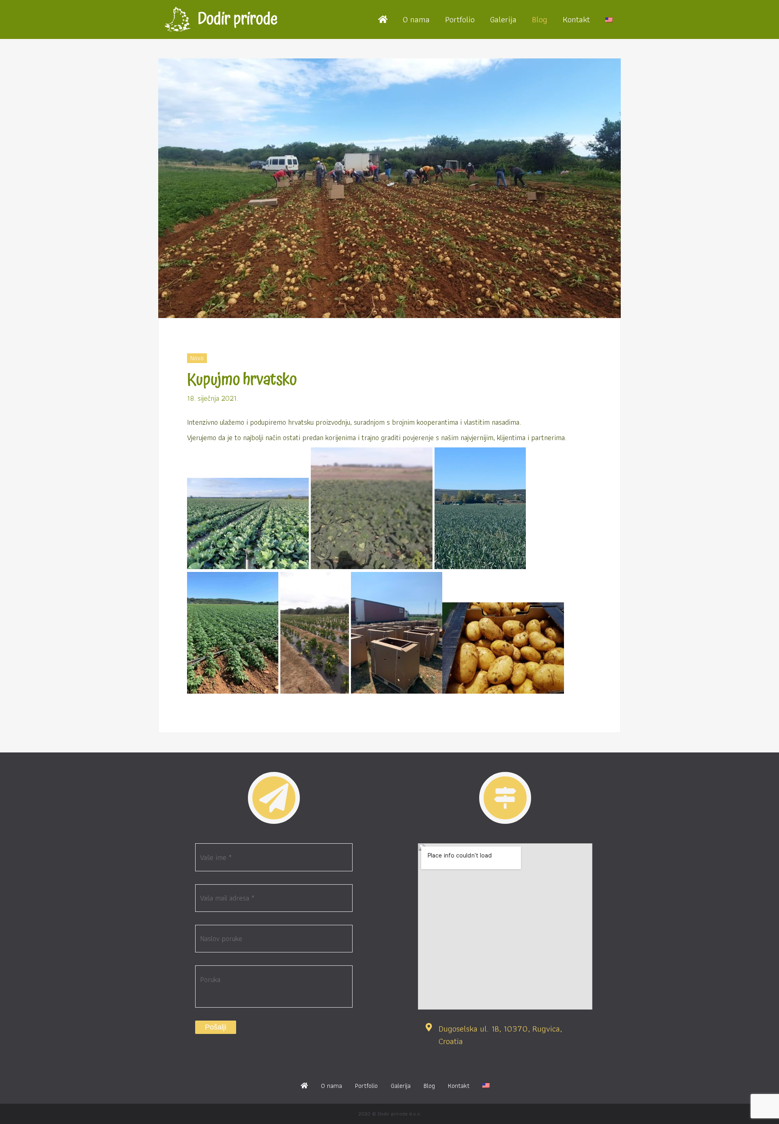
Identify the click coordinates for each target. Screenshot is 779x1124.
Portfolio (460, 19)
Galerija (503, 19)
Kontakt (576, 19)
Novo (197, 358)
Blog (539, 19)
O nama (416, 19)
